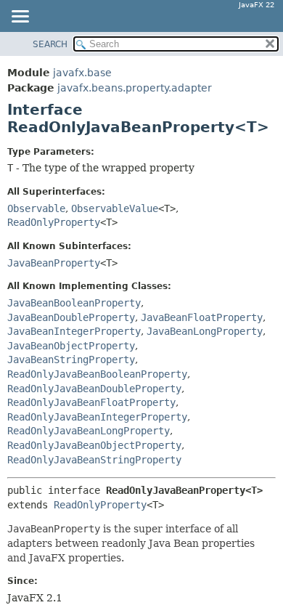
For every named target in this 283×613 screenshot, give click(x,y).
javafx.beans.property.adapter (134, 88)
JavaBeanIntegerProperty (74, 331)
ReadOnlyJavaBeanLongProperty (88, 431)
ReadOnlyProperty (53, 222)
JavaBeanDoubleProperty (71, 317)
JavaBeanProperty (53, 263)
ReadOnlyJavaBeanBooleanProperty (97, 374)
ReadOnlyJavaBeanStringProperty (94, 460)
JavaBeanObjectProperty (71, 346)
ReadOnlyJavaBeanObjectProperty (94, 445)
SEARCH (50, 44)
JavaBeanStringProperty (71, 359)
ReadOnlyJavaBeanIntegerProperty (97, 417)
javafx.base (82, 72)
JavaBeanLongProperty (205, 331)
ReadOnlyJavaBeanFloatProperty (91, 402)
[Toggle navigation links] (19, 17)
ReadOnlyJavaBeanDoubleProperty (94, 388)
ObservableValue (114, 208)
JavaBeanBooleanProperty (74, 303)
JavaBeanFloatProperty (202, 317)
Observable (36, 208)
